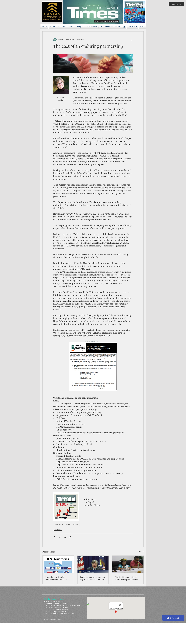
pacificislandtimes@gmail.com (62, 613)
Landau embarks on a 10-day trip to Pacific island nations (92, 578)
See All (141, 551)
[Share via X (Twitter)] (59, 537)
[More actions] (131, 39)
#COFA (75, 524)
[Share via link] (70, 537)
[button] (176, 4)
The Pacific (58, 530)
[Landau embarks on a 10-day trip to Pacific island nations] (93, 564)
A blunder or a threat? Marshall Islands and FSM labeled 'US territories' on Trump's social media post (56, 578)
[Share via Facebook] (54, 537)
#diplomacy (59, 524)
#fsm (68, 524)
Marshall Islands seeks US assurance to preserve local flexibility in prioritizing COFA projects (128, 578)
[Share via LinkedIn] (65, 537)
